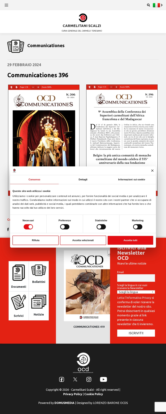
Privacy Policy (72, 394)
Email (120, 272)
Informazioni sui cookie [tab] (131, 179)
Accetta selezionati (83, 240)
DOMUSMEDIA (64, 402)
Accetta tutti (130, 240)
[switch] (64, 226)
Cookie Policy (93, 394)
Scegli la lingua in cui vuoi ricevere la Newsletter (132, 287)
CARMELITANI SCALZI (82, 26)
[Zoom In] (38, 87)
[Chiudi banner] (152, 170)
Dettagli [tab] (83, 179)
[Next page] (16, 87)
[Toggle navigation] (6, 5)
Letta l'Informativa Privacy (134, 297)
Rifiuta (35, 240)
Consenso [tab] (34, 179)
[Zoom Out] (33, 87)
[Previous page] (11, 87)
